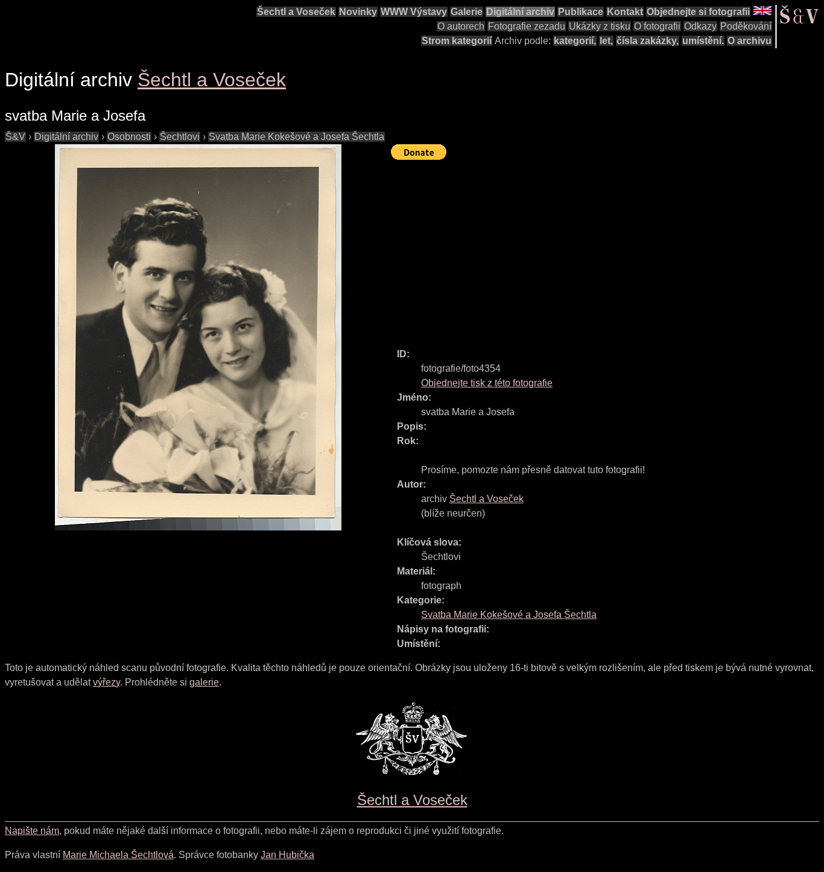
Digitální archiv (520, 12)
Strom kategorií (457, 41)
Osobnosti (129, 137)
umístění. (703, 41)
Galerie (467, 12)
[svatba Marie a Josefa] (198, 337)
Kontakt (625, 12)
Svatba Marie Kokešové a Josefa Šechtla (296, 137)
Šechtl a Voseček (296, 12)
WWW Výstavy (414, 12)
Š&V (15, 137)
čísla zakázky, (647, 41)
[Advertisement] (607, 248)
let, (606, 41)
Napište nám (32, 831)
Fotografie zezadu (526, 26)
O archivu (749, 41)
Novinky (358, 12)
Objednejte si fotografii (698, 12)
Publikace (580, 12)
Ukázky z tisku (599, 26)
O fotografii (657, 26)
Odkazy (700, 26)
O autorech (460, 26)
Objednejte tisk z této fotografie (487, 383)
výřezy (106, 682)
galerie (204, 682)
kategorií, (575, 41)
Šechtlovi (180, 137)
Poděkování (746, 26)
